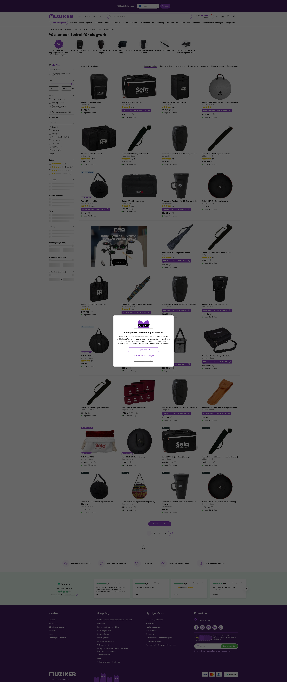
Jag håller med (143, 349)
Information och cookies (143, 361)
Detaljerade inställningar (143, 355)
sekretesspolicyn (162, 343)
